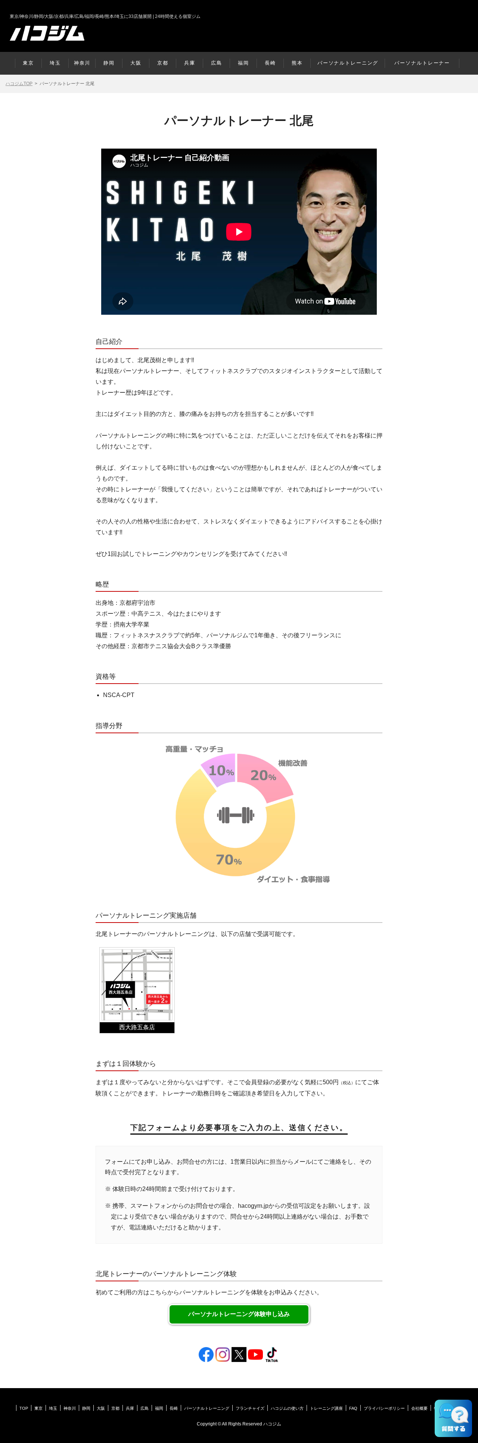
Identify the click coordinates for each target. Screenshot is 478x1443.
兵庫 (189, 63)
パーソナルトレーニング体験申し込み (239, 1314)
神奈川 (82, 63)
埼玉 (55, 63)
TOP (23, 1408)
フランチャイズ (250, 1408)
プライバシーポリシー (384, 1408)
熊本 (297, 63)
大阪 (136, 63)
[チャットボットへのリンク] (453, 1418)
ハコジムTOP (19, 83)
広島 (216, 63)
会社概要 (419, 1408)
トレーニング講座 (326, 1408)
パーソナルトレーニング (348, 63)
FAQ (353, 1408)
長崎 (270, 63)
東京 (28, 63)
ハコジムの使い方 (287, 1408)
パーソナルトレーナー (422, 63)
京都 (162, 63)
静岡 (109, 63)
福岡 (243, 63)
